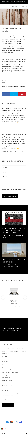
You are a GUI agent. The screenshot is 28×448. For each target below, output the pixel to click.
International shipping (7, 380)
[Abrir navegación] (2, 6)
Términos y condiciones (7, 375)
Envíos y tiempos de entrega (8, 370)
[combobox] (14, 428)
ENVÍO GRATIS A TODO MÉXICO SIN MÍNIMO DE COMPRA (14, 2)
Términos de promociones (8, 383)
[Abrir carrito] (26, 6)
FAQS (3, 367)
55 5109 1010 (10, 88)
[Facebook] (2, 356)
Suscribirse (8, 405)
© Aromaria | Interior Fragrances (14, 413)
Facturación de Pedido (7, 385)
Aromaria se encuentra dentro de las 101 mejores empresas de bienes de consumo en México (14, 232)
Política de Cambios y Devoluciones (10, 372)
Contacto (4, 364)
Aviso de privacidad (6, 377)
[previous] (3, 297)
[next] (25, 297)
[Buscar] (23, 6)
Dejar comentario (10, 196)
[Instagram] (6, 356)
